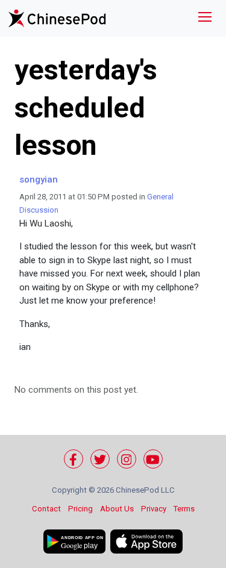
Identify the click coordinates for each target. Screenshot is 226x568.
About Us (117, 508)
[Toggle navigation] (205, 18)
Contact (46, 508)
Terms (184, 508)
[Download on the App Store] (146, 541)
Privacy (153, 508)
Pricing (80, 508)
